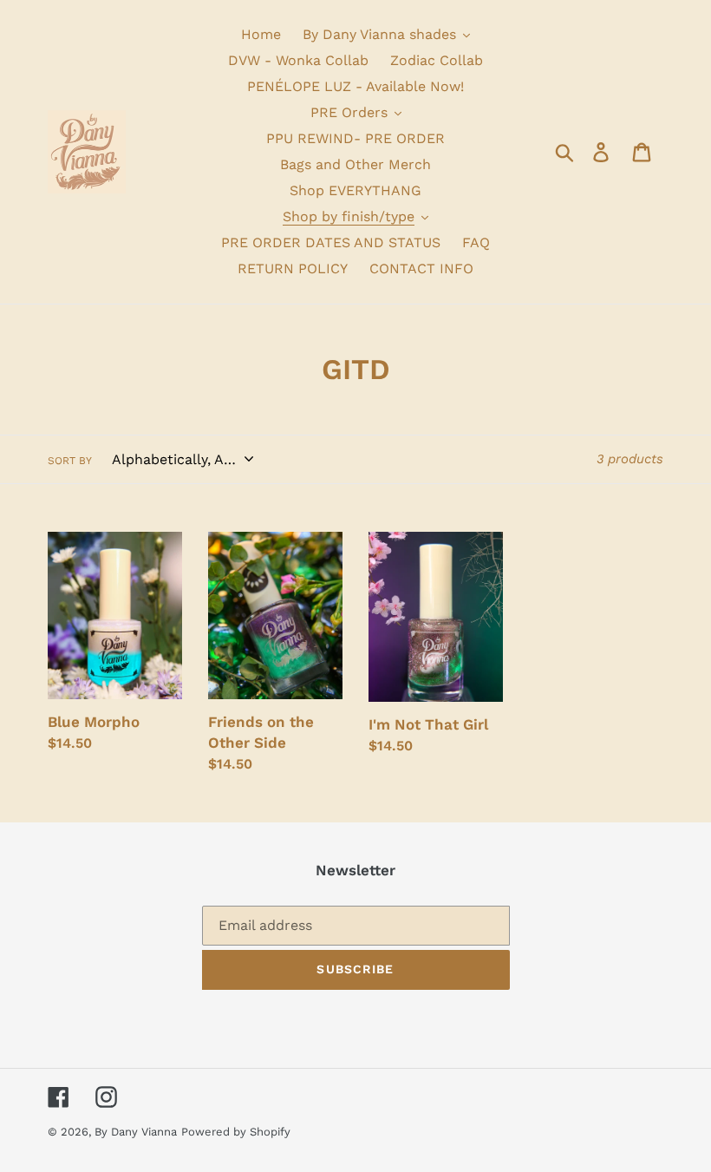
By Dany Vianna (136, 1131)
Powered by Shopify (235, 1131)
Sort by (70, 461)
